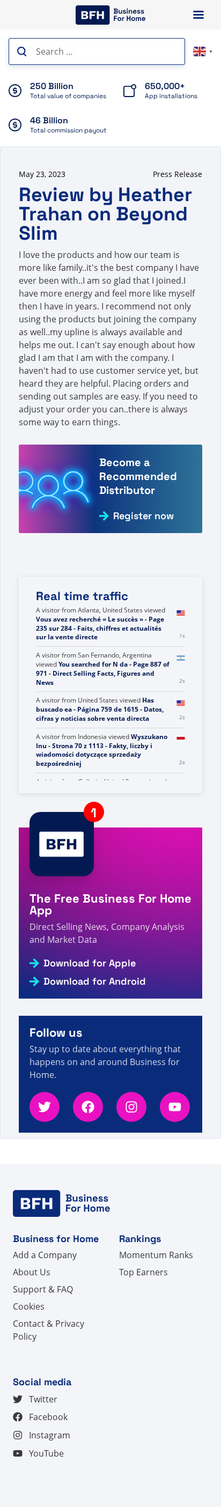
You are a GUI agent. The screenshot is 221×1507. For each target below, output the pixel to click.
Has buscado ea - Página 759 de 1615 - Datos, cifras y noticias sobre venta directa (100, 745)
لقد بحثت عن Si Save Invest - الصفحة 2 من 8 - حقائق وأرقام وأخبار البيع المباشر (101, 619)
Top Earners (143, 1272)
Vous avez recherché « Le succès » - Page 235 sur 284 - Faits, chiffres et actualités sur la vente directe (100, 664)
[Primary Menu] (198, 15)
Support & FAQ (43, 1289)
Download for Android (94, 981)
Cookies (29, 1306)
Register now (143, 516)
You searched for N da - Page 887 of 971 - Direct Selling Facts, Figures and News (103, 709)
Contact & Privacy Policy (48, 1330)
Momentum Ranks (156, 1255)
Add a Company (45, 1255)
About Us (31, 1272)
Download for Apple (89, 963)
